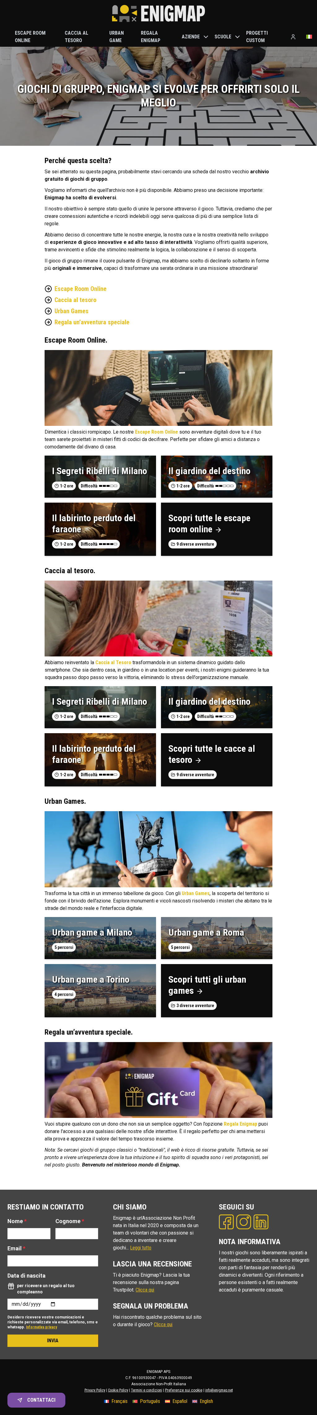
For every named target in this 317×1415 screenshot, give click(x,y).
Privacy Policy (95, 1390)
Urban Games (71, 311)
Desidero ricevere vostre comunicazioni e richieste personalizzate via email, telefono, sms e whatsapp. (52, 1322)
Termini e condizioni (146, 1390)
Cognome (69, 1221)
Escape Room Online (80, 288)
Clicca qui (145, 1290)
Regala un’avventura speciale (91, 322)
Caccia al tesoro (75, 300)
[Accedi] (293, 37)
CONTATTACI (41, 1400)
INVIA (53, 1341)
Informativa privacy (41, 1327)
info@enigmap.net (219, 1390)
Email (16, 1248)
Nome (17, 1221)
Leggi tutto (140, 1248)
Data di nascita (26, 1275)
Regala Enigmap (240, 1124)
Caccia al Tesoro (113, 662)
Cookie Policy (118, 1390)
